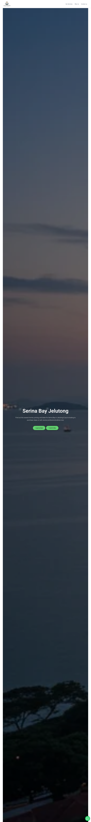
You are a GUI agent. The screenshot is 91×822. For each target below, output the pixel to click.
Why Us (77, 4)
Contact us (84, 4)
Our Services (69, 4)
